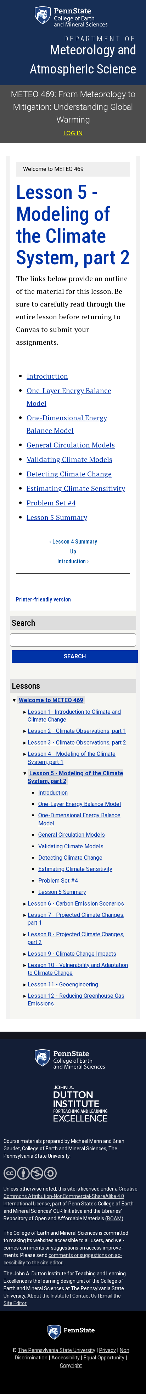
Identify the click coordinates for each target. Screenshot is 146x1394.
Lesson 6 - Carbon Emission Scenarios (76, 903)
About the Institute (48, 1296)
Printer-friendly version (43, 599)
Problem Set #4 (51, 503)
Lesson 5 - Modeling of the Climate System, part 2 (75, 777)
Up (73, 551)
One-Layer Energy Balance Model (79, 804)
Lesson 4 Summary (73, 541)
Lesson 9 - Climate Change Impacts (72, 953)
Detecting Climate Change (69, 474)
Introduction (47, 376)
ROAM (114, 1218)
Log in (73, 133)
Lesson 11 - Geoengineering (63, 984)
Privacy (107, 1350)
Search (75, 656)
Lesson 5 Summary (57, 517)
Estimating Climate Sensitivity (76, 488)
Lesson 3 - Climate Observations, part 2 (77, 742)
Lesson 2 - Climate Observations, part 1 (77, 731)
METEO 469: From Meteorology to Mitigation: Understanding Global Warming (73, 107)
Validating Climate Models (69, 459)
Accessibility (65, 1358)
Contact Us (84, 1296)
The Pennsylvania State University (56, 1350)
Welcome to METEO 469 (53, 169)
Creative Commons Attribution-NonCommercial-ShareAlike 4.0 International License (70, 1196)
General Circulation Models (71, 445)
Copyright (71, 1366)
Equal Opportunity (104, 1358)
